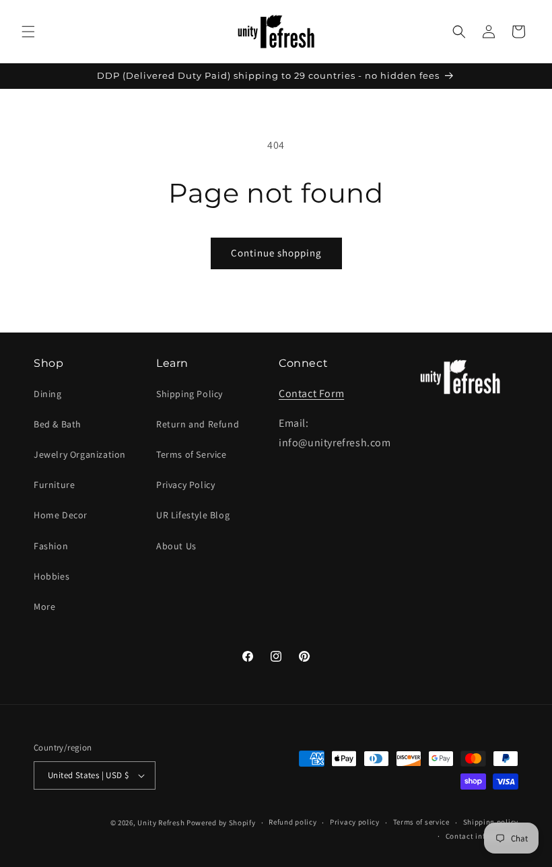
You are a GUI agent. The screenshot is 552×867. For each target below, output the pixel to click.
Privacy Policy (185, 485)
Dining (48, 394)
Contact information (482, 836)
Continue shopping (276, 252)
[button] (28, 31)
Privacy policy (355, 822)
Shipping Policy (189, 394)
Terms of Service (191, 454)
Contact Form (311, 393)
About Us (176, 546)
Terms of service (421, 822)
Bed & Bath (57, 424)
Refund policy (292, 822)
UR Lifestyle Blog (193, 515)
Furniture (54, 485)
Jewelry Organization (80, 454)
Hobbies (51, 576)
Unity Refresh (160, 822)
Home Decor (61, 515)
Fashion (51, 546)
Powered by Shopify (221, 822)
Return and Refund (197, 424)
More (44, 606)
